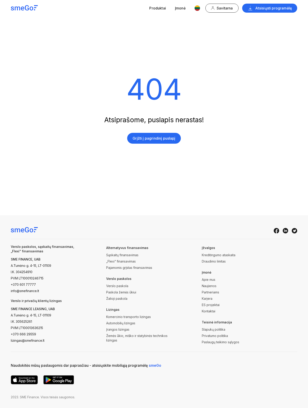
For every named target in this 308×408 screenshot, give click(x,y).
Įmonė (180, 8)
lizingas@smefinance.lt (27, 340)
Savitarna (225, 8)
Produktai (157, 8)
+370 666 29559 (23, 334)
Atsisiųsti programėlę (273, 8)
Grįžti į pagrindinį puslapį (154, 138)
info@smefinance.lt (25, 291)
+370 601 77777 (23, 284)
